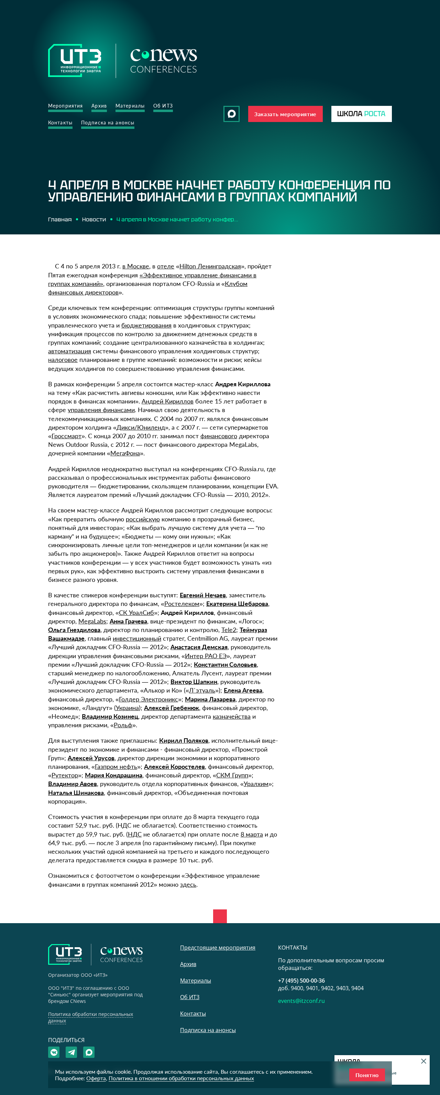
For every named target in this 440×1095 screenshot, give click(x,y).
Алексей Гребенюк (171, 707)
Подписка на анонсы (107, 122)
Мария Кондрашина (113, 775)
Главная (60, 219)
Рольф (123, 725)
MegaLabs (92, 621)
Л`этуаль (202, 690)
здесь (188, 884)
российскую (143, 519)
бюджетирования (146, 325)
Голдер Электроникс (148, 699)
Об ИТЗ (163, 106)
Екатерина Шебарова (237, 603)
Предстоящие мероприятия (217, 947)
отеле (165, 266)
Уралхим (256, 783)
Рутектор (65, 775)
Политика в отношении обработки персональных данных (181, 1078)
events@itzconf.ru (301, 1001)
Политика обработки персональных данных (90, 1017)
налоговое (63, 359)
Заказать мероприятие (285, 114)
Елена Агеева (243, 690)
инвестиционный (137, 638)
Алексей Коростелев (174, 766)
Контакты (60, 122)
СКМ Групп (232, 775)
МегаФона (125, 453)
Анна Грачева (128, 621)
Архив (99, 106)
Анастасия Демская (199, 647)
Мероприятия (65, 106)
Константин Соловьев (225, 664)
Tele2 (228, 629)
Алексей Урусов (91, 758)
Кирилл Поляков (183, 740)
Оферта (96, 1078)
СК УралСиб (136, 612)
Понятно (367, 1075)
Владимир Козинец (110, 716)
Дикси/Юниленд (141, 427)
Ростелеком (181, 603)
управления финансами (101, 409)
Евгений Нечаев (203, 595)
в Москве (135, 266)
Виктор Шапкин (193, 681)
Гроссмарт (66, 436)
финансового (218, 436)
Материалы (130, 106)
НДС (135, 834)
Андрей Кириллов (168, 401)
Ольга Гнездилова (74, 629)
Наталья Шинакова (76, 792)
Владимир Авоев (72, 783)
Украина (127, 707)
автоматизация (69, 351)
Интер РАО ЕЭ (206, 656)
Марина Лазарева (210, 699)
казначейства (232, 716)
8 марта (252, 834)
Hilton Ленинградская (210, 266)
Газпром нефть (116, 766)
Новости (94, 219)
